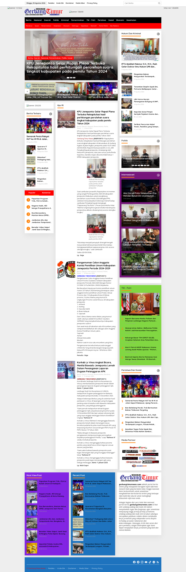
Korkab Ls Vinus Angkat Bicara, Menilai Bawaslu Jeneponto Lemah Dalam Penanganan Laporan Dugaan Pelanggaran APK (96, 367)
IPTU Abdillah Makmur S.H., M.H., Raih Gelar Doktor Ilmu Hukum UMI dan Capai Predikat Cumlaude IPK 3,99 (70, 96)
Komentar (46, 193)
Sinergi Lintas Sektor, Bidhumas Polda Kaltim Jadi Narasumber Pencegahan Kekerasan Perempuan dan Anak (141, 329)
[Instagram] (142, 562)
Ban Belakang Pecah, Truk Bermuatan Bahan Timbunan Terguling (141, 409)
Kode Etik (61, 568)
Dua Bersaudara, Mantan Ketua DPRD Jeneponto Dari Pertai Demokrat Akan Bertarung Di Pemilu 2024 (41, 214)
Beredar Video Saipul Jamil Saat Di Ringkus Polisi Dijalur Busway (41, 228)
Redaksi (51, 568)
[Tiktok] (150, 562)
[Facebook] (134, 562)
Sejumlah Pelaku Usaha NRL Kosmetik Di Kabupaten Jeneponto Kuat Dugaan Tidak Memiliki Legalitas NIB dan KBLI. (52, 545)
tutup (20, 8)
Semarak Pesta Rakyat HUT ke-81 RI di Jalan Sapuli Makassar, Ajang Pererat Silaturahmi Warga (102, 96)
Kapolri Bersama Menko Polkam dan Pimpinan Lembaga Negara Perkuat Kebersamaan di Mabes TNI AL (140, 319)
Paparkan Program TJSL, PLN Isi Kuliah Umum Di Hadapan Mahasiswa (40, 200)
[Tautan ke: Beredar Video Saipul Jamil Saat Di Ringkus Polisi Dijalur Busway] (32, 535)
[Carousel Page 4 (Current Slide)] (142, 165)
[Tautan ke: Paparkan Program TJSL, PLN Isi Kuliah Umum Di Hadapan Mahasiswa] (32, 485)
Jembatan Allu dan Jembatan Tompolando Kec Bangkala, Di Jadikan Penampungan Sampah (41, 221)
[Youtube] (146, 562)
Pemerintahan (55, 58)
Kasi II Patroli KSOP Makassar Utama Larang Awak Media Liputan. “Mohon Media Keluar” (140, 348)
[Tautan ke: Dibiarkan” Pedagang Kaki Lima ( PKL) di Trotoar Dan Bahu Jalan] (40, 91)
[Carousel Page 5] (145, 165)
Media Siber (84, 568)
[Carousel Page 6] (148, 165)
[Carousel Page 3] (74, 77)
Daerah (37, 58)
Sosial (70, 58)
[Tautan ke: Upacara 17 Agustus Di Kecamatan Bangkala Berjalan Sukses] (31, 149)
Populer (32, 193)
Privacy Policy (97, 568)
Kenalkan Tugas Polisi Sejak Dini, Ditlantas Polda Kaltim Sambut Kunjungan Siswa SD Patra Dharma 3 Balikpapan (140, 430)
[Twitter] (138, 562)
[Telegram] (154, 562)
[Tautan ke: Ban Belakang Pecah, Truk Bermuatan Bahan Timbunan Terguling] (78, 497)
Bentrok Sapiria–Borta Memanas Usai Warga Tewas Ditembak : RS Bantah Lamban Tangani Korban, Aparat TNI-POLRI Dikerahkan (141, 358)
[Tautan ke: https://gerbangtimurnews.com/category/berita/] (50, 113)
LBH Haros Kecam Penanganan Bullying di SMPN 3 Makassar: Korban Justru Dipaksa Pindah (146, 100)
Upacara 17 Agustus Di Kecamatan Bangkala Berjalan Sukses (44, 148)
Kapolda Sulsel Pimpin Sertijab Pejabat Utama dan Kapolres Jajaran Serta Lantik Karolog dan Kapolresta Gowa (146, 113)
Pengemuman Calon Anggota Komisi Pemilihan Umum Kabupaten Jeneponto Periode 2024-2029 (96, 265)
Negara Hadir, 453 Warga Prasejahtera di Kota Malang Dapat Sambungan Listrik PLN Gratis (41, 207)
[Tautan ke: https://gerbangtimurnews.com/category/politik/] (158, 141)
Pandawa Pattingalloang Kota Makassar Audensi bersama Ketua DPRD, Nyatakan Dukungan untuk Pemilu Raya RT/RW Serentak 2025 (139, 157)
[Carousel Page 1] (133, 165)
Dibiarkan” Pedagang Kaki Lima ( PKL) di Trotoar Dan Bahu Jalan (40, 96)
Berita (30, 58)
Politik (64, 58)
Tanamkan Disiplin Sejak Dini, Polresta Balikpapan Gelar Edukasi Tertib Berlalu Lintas (146, 88)
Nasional (44, 58)
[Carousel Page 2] (71, 77)
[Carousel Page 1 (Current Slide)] (68, 77)
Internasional (91, 271)
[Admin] (44, 11)
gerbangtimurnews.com (130, 484)
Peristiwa (107, 374)
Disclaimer (72, 568)
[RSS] (157, 562)
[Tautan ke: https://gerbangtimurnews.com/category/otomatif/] (158, 33)
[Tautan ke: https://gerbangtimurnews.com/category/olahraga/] (158, 370)
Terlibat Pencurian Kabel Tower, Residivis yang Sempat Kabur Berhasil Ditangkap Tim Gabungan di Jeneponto (146, 125)
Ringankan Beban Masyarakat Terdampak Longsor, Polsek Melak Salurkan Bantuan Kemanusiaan (44, 180)
